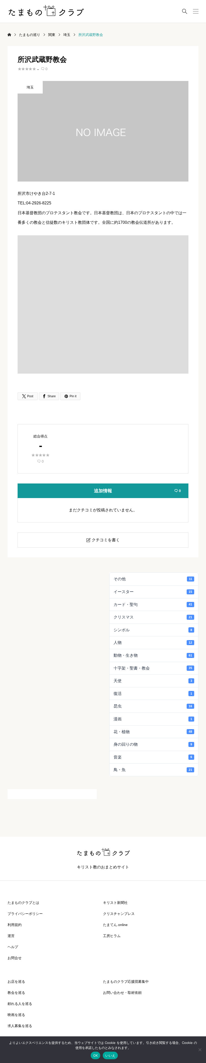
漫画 (153, 719)
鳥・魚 (153, 770)
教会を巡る (16, 993)
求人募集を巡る (20, 1026)
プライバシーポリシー (25, 914)
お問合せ (15, 958)
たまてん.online (115, 925)
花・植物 (153, 732)
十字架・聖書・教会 (153, 668)
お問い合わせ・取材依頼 (122, 993)
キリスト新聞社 (115, 903)
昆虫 (153, 706)
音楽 (153, 757)
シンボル (153, 630)
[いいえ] (199, 1049)
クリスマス (153, 617)
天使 (153, 681)
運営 (11, 936)
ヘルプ (13, 947)
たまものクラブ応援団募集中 (126, 982)
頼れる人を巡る (20, 1004)
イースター (153, 592)
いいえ (110, 1055)
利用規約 (15, 925)
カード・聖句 (153, 604)
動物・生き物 (153, 655)
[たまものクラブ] (46, 11)
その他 (153, 579)
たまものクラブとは (23, 903)
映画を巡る (16, 1015)
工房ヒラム (112, 936)
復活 (153, 693)
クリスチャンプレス (119, 914)
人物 (153, 642)
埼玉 (30, 87)
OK (95, 1055)
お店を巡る (16, 982)
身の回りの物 (153, 744)
